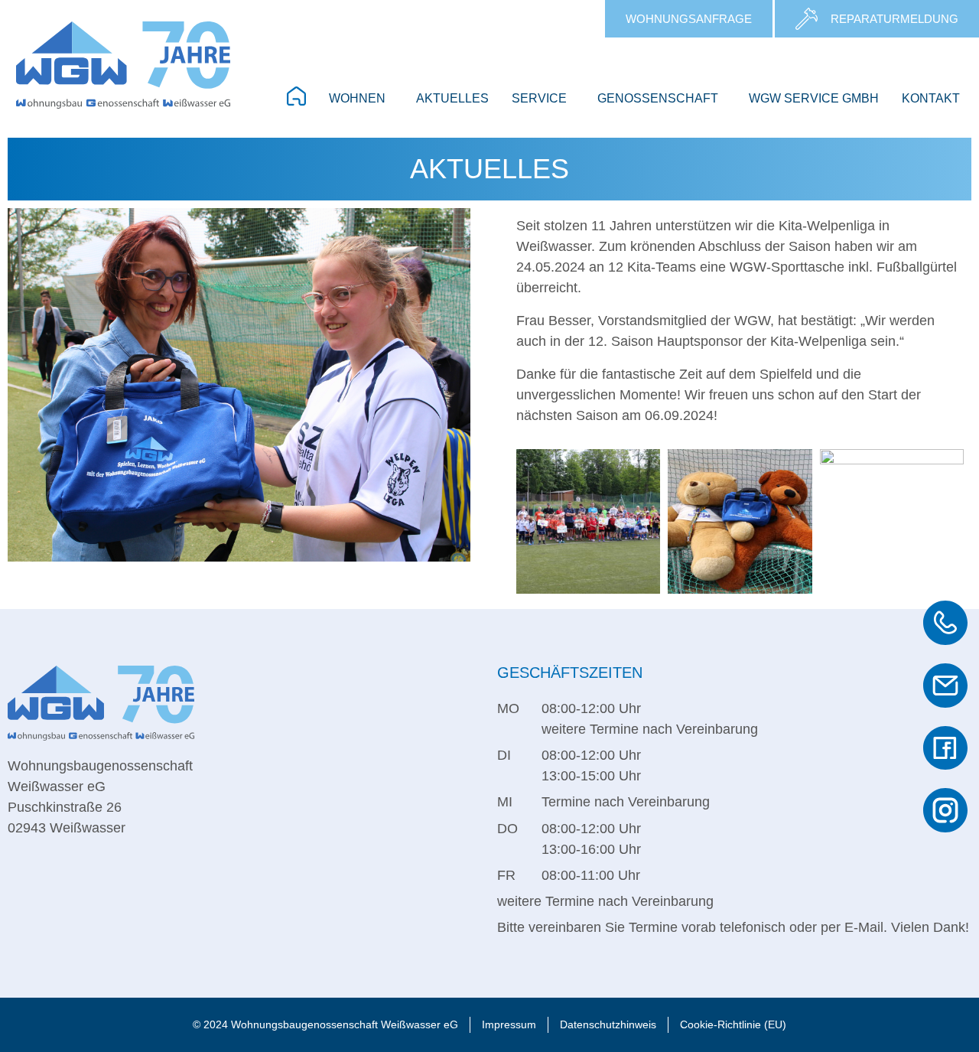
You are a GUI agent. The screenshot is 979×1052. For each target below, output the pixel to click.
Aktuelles (452, 98)
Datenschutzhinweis (608, 1024)
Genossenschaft (657, 98)
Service (539, 98)
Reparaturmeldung (894, 19)
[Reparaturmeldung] (806, 19)
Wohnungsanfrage (689, 19)
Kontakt (931, 98)
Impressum (509, 1024)
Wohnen (357, 98)
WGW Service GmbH (814, 98)
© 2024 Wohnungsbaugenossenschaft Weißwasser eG (325, 1024)
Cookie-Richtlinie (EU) (733, 1024)
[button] (361, 98)
